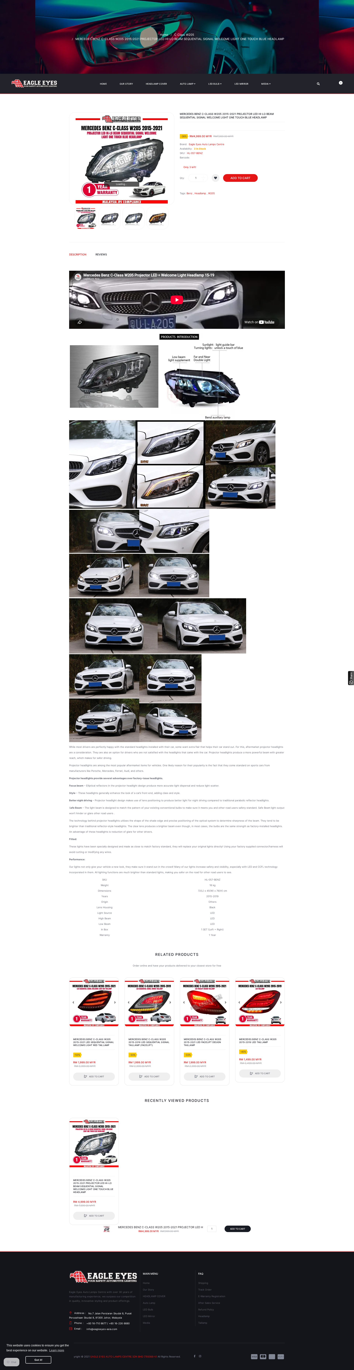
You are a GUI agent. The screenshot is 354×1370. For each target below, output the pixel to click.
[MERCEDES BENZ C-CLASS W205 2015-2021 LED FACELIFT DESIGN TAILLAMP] (204, 1002)
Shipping (203, 1282)
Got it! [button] (38, 1359)
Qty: (182, 177)
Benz (189, 193)
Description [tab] (77, 254)
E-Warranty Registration (211, 1296)
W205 (211, 193)
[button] (73, 1002)
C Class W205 (184, 35)
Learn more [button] (56, 1350)
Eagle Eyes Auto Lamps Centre (206, 144)
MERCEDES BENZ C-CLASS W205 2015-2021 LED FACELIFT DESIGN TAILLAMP (202, 1042)
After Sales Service (209, 1302)
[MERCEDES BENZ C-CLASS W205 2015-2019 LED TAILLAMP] (259, 1002)
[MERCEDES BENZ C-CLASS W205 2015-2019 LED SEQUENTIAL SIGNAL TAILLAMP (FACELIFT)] (149, 1002)
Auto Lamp (149, 1302)
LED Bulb (148, 1309)
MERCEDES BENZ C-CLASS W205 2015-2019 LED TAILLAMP (258, 1041)
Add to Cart (240, 178)
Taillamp (202, 1322)
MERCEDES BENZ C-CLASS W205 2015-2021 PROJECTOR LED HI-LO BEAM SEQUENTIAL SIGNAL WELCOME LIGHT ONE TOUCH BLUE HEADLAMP (93, 1186)
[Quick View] (74, 996)
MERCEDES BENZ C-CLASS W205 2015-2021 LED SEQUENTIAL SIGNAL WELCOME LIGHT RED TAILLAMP (93, 1042)
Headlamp (200, 193)
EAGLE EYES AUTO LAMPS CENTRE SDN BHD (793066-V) (123, 1356)
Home (164, 35)
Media (146, 1322)
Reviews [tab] (101, 254)
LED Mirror (149, 1316)
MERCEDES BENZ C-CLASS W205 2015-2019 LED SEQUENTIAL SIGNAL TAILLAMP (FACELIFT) (149, 1042)
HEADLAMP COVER (154, 1296)
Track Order (205, 1289)
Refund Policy (206, 1309)
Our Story (148, 1289)
